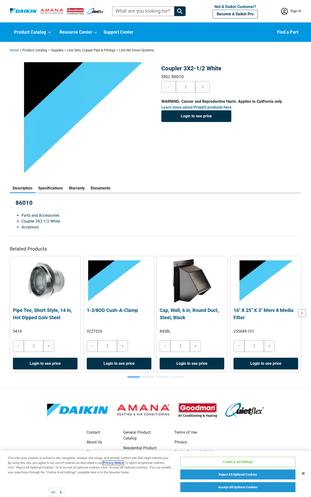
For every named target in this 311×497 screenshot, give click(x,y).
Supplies (57, 50)
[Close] (303, 473)
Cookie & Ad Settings (238, 462)
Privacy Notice (113, 463)
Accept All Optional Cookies (238, 487)
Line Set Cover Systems (136, 50)
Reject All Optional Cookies (238, 474)
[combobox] (57, 492)
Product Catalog (34, 50)
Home (14, 50)
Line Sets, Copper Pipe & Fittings (91, 50)
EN (53, 492)
